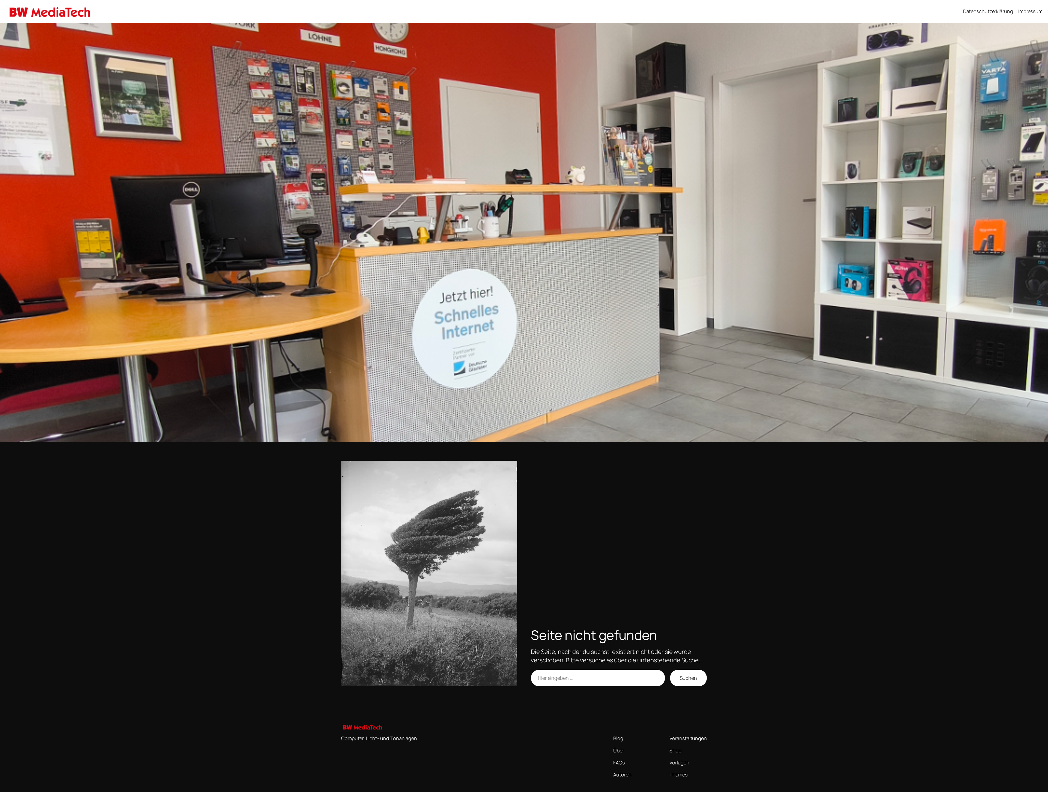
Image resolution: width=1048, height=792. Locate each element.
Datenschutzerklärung (988, 11)
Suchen (688, 678)
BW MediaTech (117, 11)
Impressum (1030, 11)
